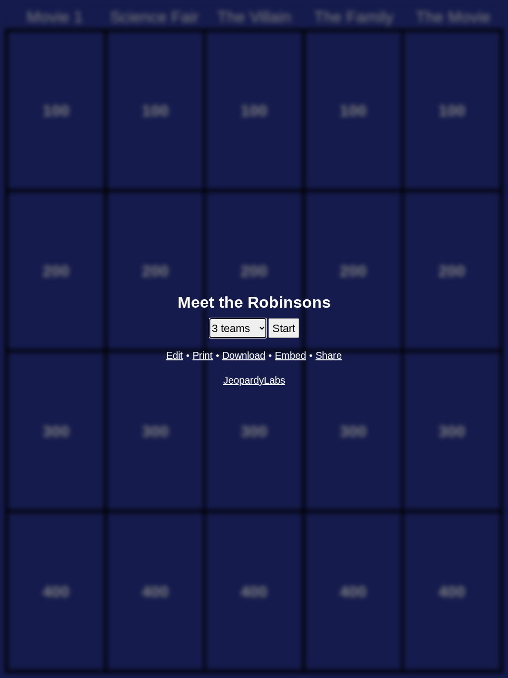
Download (243, 355)
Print (202, 355)
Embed (290, 355)
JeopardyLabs (254, 380)
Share (329, 355)
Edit (174, 355)
